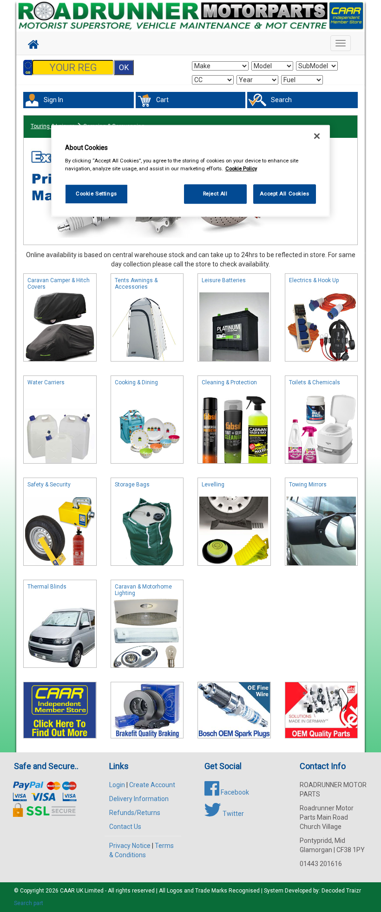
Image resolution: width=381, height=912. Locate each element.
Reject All (215, 194)
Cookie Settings (96, 194)
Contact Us (125, 826)
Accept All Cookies (284, 194)
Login (117, 785)
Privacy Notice (130, 845)
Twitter (232, 813)
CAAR (67, 890)
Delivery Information (139, 798)
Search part (28, 903)
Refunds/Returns (134, 812)
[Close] (317, 136)
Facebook (234, 792)
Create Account (152, 785)
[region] (190, 171)
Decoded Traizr (341, 890)
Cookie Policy (241, 169)
